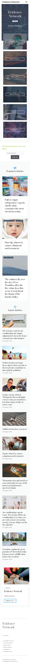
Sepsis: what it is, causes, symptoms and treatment (12, 454)
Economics (7, 649)
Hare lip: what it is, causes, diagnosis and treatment (14, 245)
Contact (6, 635)
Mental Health (8, 647)
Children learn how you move (14, 429)
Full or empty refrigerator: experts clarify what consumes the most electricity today (15, 205)
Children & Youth (9, 220)
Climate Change (8, 178)
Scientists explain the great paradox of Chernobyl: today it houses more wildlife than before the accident (14, 553)
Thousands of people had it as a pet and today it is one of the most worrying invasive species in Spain (14, 484)
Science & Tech (8, 651)
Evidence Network (11, 2)
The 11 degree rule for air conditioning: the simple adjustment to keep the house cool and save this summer (14, 335)
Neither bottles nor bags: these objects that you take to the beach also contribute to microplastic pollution (14, 367)
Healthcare (19, 220)
